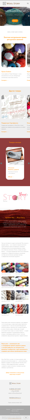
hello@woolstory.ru (15, 398)
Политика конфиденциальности (18, 409)
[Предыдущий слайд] (1, 16)
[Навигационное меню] (28, 3)
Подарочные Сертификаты (9, 123)
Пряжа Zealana (6, 72)
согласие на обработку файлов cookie (14, 418)
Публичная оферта (15, 411)
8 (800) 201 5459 (15, 389)
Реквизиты (8, 409)
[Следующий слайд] (29, 16)
